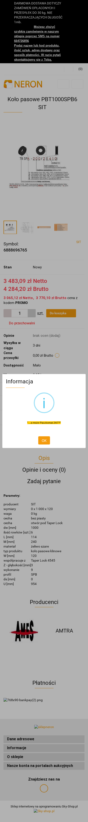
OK (44, 440)
